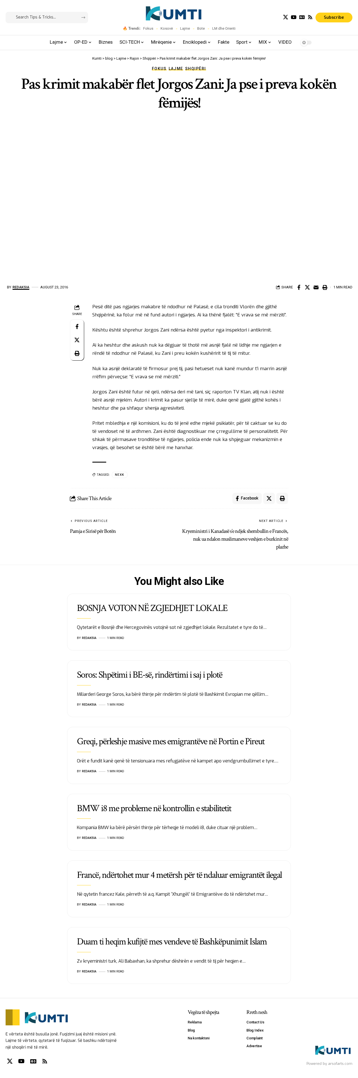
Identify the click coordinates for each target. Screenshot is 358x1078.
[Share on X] (307, 287)
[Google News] (302, 17)
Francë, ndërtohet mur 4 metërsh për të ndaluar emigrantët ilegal (179, 875)
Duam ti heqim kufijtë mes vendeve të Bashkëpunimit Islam (172, 941)
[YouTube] (293, 17)
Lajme (185, 28)
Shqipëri (195, 69)
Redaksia (21, 287)
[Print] (325, 287)
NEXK (119, 475)
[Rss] (310, 17)
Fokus (148, 28)
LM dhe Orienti (223, 28)
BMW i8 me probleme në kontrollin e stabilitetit (154, 808)
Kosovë (167, 28)
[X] (285, 17)
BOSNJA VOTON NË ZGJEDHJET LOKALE (152, 608)
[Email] (316, 287)
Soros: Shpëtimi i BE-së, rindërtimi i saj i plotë (149, 675)
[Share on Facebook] (299, 287)
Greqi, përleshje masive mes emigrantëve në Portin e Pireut (170, 741)
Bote (201, 28)
